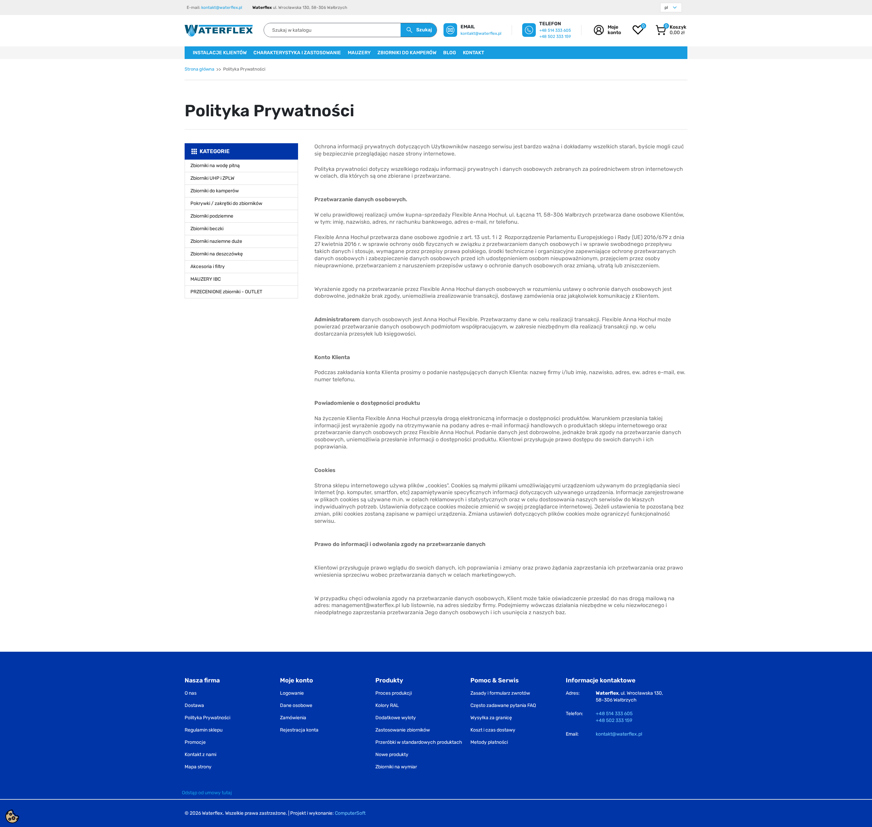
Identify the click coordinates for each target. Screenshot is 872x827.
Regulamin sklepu (203, 730)
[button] (670, 30)
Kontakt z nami (200, 754)
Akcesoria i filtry (207, 266)
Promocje (195, 742)
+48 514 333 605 (555, 30)
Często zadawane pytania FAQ (503, 705)
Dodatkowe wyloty (395, 718)
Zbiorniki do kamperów (214, 191)
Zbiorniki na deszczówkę (216, 254)
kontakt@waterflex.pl (221, 7)
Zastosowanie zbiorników (402, 730)
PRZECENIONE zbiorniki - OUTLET (226, 292)
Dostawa (194, 705)
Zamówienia (293, 718)
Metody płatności (489, 742)
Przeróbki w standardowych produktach (418, 742)
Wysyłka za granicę (491, 718)
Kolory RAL (387, 705)
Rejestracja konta (299, 730)
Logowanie (292, 693)
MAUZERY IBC (205, 279)
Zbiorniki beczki (206, 229)
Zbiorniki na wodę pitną (215, 165)
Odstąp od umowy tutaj (207, 793)
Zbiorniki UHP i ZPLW (212, 178)
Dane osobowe (296, 705)
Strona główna (199, 69)
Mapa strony (198, 767)
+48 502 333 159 (555, 36)
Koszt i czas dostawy (492, 730)
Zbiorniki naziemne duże (216, 241)
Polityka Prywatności (207, 718)
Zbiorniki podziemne (211, 216)
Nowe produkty (391, 754)
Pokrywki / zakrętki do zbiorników (226, 203)
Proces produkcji (393, 693)
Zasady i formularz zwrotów (500, 693)
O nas (191, 693)
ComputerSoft (350, 813)
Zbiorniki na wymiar (396, 767)
